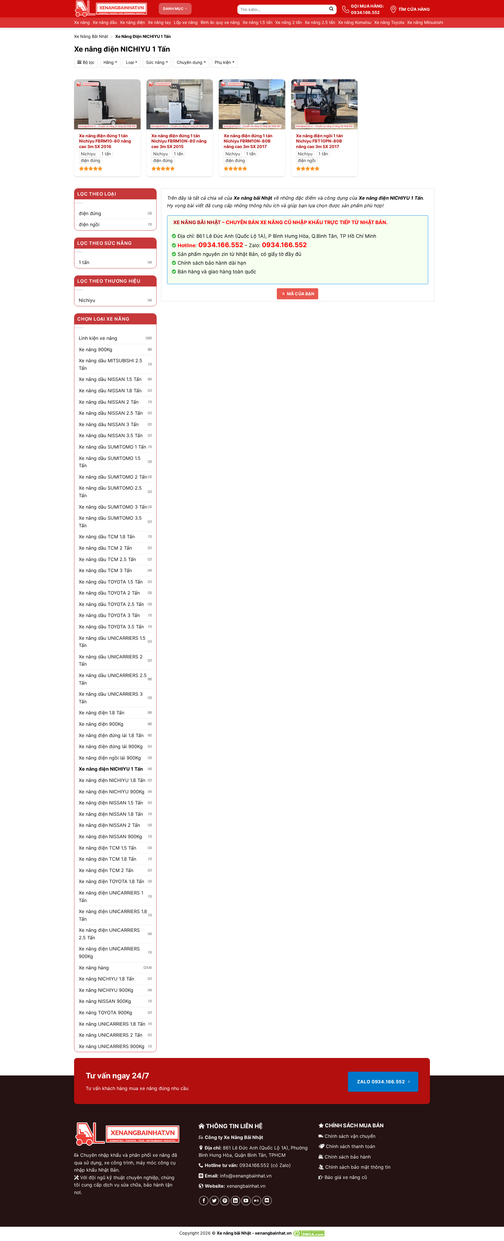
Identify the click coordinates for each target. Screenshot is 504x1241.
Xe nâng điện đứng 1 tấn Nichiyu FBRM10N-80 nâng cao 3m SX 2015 (178, 141)
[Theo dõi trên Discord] (267, 1200)
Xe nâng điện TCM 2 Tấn (106, 870)
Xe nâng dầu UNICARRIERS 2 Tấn (111, 660)
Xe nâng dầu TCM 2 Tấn (105, 548)
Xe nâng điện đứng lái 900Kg (111, 746)
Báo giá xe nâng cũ (346, 1177)
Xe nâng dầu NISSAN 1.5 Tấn (110, 379)
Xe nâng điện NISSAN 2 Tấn (109, 825)
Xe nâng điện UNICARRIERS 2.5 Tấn (109, 934)
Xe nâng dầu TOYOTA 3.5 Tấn (111, 627)
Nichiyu (87, 300)
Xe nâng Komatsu (354, 22)
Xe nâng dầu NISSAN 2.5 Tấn (111, 413)
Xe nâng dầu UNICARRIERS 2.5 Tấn (113, 679)
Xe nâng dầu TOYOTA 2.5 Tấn (111, 604)
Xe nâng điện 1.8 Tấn (101, 713)
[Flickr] (256, 1200)
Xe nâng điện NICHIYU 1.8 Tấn (112, 780)
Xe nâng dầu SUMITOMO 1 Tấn (112, 447)
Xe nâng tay (159, 22)
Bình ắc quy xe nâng (220, 22)
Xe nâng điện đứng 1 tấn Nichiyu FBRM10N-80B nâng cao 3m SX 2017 (248, 141)
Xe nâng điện (132, 22)
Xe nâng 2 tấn (288, 22)
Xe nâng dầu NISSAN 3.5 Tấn (111, 435)
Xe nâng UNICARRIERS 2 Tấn (110, 1035)
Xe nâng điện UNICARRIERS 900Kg (109, 952)
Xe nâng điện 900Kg (101, 724)
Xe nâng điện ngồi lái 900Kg (110, 758)
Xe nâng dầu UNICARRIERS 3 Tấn (111, 697)
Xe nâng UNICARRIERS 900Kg (111, 1046)
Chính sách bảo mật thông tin (358, 1167)
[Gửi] (331, 9)
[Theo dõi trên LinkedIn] (235, 1200)
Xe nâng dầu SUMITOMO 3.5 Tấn (110, 521)
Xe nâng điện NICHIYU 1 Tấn (111, 769)
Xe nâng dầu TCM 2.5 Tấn (107, 559)
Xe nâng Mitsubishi (425, 22)
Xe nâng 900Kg (95, 349)
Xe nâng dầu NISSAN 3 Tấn (109, 424)
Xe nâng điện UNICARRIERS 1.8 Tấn (113, 915)
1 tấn (84, 262)
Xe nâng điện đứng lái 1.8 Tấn (111, 735)
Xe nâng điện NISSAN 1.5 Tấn (111, 803)
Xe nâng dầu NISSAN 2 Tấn (109, 402)
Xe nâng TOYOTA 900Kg (105, 1012)
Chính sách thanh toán (350, 1146)
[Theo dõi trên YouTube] (246, 1200)
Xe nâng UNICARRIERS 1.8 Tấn (112, 1024)
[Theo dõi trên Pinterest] (225, 1200)
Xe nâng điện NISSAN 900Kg (110, 836)
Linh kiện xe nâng (98, 338)
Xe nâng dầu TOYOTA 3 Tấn (109, 615)
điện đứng (90, 213)
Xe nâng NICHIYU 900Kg (106, 990)
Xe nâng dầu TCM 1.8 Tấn (107, 536)
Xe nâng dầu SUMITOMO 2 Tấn (113, 477)
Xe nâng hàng (94, 968)
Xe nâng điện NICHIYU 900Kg (111, 791)
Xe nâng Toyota (389, 22)
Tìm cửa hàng (414, 9)
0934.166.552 (284, 245)
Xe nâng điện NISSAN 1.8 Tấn (111, 814)
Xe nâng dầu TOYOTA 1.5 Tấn (111, 582)
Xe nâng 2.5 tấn (320, 22)
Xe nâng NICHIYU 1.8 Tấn (106, 979)
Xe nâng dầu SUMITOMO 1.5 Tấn (110, 462)
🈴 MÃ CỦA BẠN (297, 293)
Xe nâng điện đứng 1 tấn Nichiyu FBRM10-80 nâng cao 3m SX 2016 (105, 141)
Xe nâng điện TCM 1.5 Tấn (107, 848)
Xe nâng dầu (105, 22)
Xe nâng (82, 22)
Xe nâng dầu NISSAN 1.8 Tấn (110, 390)
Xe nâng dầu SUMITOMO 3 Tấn (113, 507)
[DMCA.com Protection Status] (309, 1233)
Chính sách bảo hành (348, 1157)
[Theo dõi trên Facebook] (204, 1200)
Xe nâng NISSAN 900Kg (105, 1001)
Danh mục (173, 8)
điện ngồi (89, 224)
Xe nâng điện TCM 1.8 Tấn (107, 859)
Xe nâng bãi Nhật (91, 36)
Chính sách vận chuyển (350, 1136)
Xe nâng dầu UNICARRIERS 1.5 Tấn (112, 641)
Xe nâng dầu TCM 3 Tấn (105, 570)
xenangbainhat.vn (246, 1186)
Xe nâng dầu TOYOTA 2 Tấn (109, 593)
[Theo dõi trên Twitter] (214, 1200)
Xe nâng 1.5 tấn (257, 22)
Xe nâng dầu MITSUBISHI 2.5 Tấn (110, 364)
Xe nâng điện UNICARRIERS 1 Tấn (111, 896)
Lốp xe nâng (186, 22)
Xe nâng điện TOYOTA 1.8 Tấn (111, 881)
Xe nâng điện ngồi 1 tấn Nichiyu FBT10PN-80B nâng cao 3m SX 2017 (319, 141)
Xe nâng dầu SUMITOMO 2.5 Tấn (110, 491)
